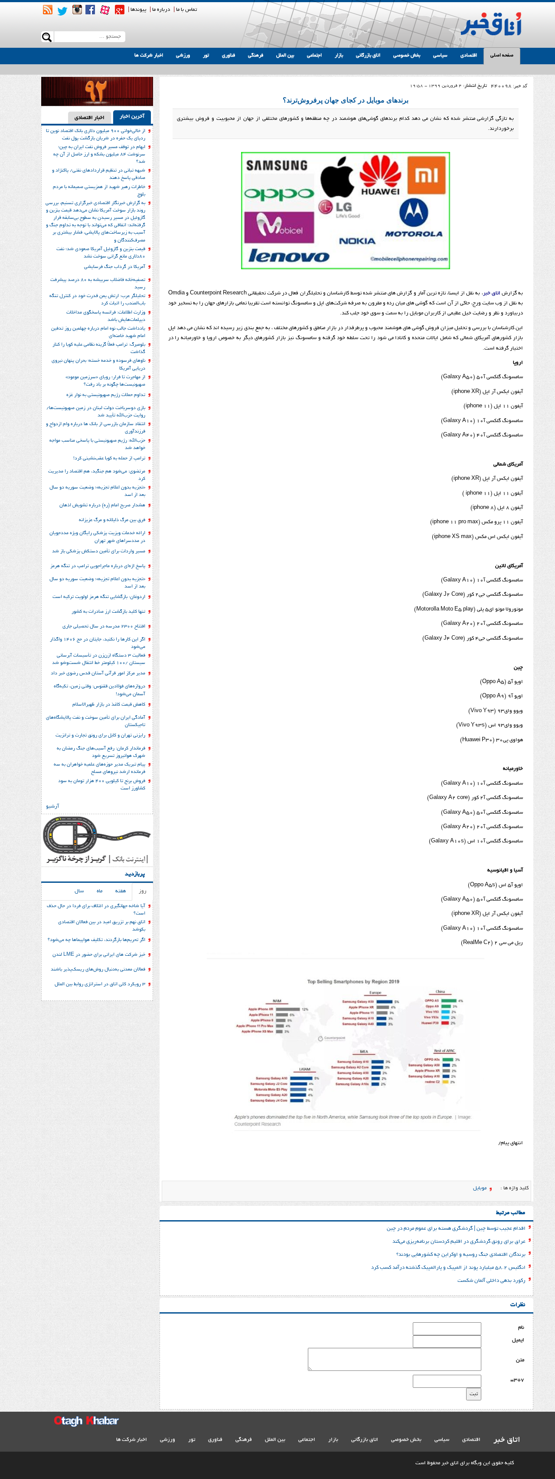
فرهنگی (255, 55)
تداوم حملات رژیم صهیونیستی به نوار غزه (105, 395)
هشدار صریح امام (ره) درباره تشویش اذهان (102, 505)
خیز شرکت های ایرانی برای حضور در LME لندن (98, 954)
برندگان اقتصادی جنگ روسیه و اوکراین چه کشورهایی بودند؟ (461, 1255)
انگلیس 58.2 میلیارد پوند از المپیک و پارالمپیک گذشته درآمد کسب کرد (448, 1268)
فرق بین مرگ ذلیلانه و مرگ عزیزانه (112, 520)
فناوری (228, 55)
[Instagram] (77, 9)
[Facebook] (90, 9)
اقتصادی (468, 55)
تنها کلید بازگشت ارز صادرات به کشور (108, 611)
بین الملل (285, 55)
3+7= (517, 1380)
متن (520, 1360)
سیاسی (440, 55)
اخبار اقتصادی (89, 118)
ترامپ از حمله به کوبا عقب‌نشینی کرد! (109, 458)
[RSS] (47, 9)
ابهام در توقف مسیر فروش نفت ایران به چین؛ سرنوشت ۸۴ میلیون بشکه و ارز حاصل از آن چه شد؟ (99, 155)
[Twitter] (62, 11)
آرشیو (52, 806)
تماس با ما (186, 10)
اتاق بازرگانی (368, 55)
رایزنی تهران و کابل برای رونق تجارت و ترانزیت (100, 735)
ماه (99, 891)
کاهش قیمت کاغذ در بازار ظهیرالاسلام (108, 704)
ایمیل (518, 1340)
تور (206, 55)
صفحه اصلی (501, 55)
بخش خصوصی (406, 55)
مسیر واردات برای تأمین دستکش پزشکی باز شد (98, 551)
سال (79, 891)
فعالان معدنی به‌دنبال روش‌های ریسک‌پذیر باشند (98, 969)
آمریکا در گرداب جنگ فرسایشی (114, 267)
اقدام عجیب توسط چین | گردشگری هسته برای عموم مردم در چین (456, 1228)
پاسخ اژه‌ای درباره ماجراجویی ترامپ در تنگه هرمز (97, 566)
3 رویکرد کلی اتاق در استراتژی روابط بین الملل (100, 984)
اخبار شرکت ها (148, 55)
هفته (120, 891)
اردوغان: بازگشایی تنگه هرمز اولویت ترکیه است (98, 597)
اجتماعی (314, 55)
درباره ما (161, 10)
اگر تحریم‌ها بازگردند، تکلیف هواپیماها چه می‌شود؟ (96, 940)
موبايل (479, 1188)
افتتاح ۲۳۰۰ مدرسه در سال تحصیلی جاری (103, 626)
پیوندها (138, 10)
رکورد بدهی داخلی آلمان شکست (491, 1281)
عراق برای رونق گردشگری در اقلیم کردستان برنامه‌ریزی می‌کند (459, 1242)
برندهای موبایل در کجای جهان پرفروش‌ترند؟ (345, 100)
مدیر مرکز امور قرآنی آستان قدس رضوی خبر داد (98, 673)
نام (521, 1327)
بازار (339, 55)
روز (143, 891)
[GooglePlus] (119, 9)
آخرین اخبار (132, 116)
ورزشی (183, 55)
